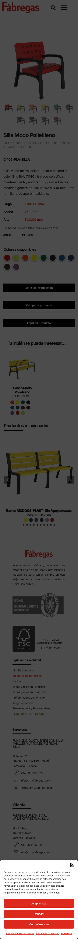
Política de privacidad (47, 933)
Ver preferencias (39, 924)
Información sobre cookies (20, 933)
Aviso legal (66, 933)
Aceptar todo (39, 903)
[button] (72, 865)
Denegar (39, 913)
